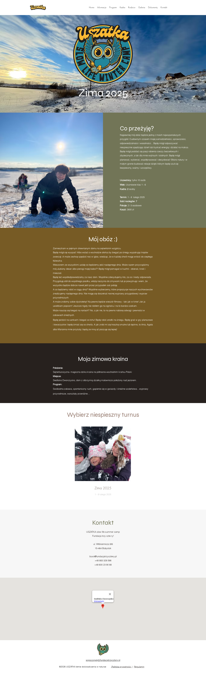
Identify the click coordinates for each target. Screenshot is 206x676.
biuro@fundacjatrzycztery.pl (103, 556)
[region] (103, 466)
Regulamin (139, 666)
